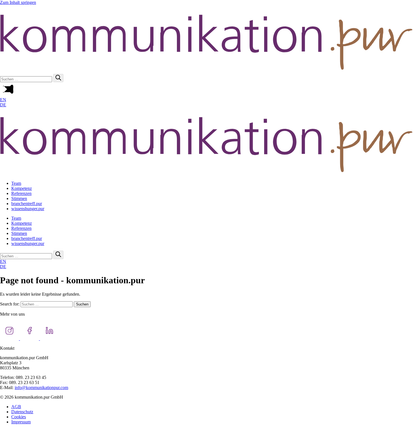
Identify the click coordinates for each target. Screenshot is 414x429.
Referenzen (21, 193)
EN (3, 99)
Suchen (82, 304)
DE (3, 104)
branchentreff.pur (26, 203)
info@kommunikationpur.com (41, 387)
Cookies (18, 416)
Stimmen (19, 198)
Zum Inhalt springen (18, 2)
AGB (16, 406)
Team (16, 183)
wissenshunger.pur (27, 208)
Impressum (21, 421)
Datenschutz (22, 411)
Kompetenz (21, 188)
